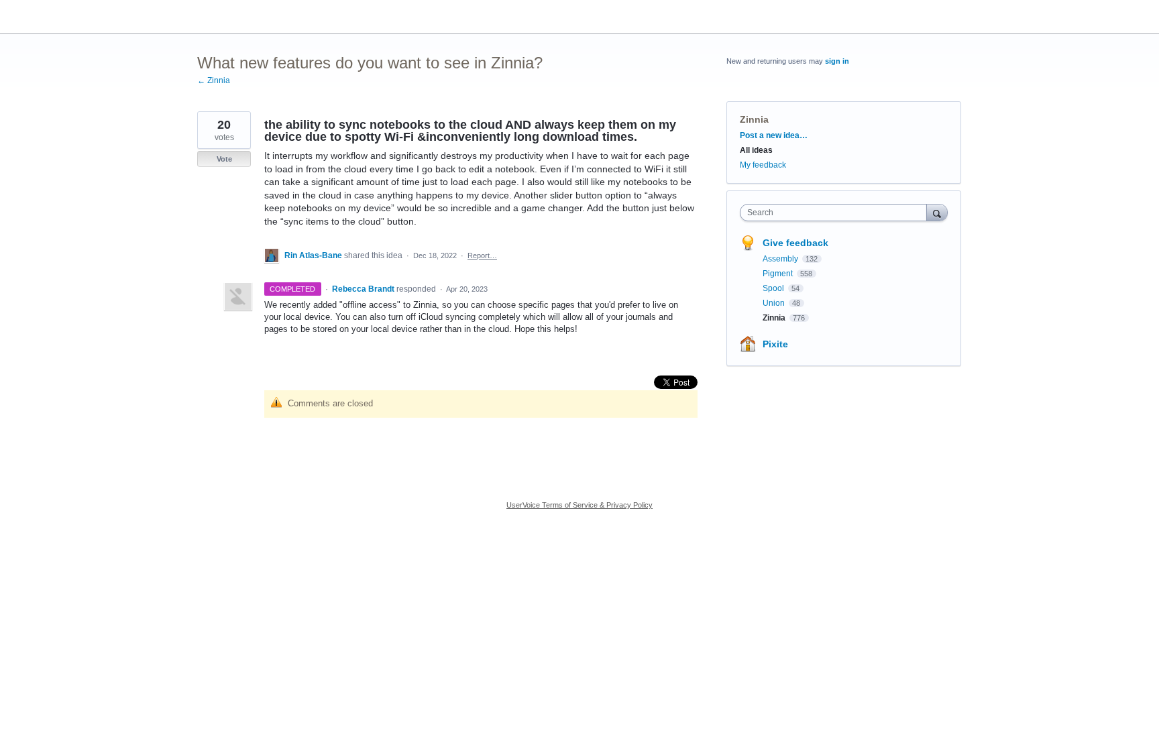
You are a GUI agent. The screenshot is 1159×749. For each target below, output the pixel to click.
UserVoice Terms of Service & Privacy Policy (579, 505)
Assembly (781, 259)
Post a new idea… (774, 135)
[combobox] (837, 212)
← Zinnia (213, 80)
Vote (224, 159)
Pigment (779, 273)
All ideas (756, 150)
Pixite (775, 344)
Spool (774, 288)
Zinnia (754, 119)
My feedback (763, 165)
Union (775, 303)
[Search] (937, 212)
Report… (482, 255)
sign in (837, 61)
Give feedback (795, 242)
